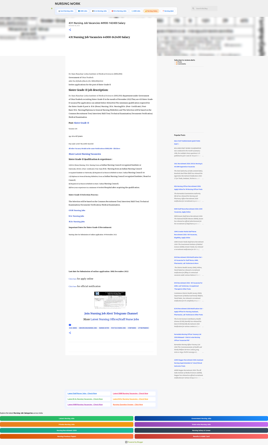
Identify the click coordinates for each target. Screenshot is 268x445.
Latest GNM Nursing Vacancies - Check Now (130, 393)
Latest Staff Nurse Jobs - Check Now (82, 393)
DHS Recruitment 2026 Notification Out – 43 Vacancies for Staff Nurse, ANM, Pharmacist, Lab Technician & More (188, 260)
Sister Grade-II (81, 123)
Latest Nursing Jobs (66, 418)
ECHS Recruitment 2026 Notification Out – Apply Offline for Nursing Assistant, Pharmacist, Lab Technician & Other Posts (188, 312)
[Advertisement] (111, 55)
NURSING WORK (67, 3)
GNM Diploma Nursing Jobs (88, 328)
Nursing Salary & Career (201, 430)
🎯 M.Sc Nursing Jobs (118, 11)
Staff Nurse (132, 328)
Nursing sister (104, 328)
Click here (73, 279)
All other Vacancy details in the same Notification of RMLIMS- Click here (94, 148)
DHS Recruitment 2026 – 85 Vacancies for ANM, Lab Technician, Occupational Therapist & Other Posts (188, 286)
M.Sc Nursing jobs (77, 222)
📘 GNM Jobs (82, 11)
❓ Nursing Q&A (168, 11)
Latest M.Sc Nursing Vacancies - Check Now (130, 399)
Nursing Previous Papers (66, 436)
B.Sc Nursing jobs (76, 216)
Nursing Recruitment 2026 (67, 430)
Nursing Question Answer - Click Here (128, 404)
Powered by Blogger (135, 442)
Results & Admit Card (201, 436)
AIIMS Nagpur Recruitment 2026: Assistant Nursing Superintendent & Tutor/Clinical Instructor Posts (188, 363)
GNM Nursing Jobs (77, 210)
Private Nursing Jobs (67, 424)
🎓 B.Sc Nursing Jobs (99, 11)
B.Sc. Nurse (73, 328)
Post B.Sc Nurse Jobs (118, 328)
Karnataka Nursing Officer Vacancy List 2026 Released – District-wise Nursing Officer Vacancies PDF (187, 337)
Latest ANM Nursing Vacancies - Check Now (85, 404)
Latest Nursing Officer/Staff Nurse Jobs (114, 319)
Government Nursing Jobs (201, 418)
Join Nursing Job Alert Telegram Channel (111, 313)
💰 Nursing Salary (151, 11)
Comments (181, 64)
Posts (179, 62)
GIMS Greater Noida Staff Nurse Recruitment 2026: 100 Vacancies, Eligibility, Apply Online (185, 234)
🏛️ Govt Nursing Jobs (65, 11)
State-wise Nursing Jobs (201, 424)
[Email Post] (70, 325)
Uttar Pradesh (143, 328)
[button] (70, 30)
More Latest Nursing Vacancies (85, 154)
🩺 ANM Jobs (135, 11)
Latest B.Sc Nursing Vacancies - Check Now (85, 399)
